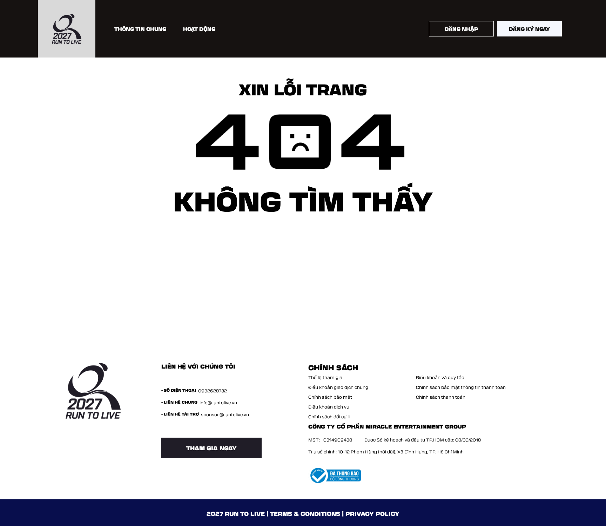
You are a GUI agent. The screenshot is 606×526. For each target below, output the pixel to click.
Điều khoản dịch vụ (328, 407)
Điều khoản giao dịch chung (338, 387)
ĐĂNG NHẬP (461, 28)
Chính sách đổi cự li (329, 416)
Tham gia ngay (211, 448)
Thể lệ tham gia (325, 377)
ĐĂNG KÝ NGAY (529, 28)
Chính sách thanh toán (440, 397)
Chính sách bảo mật (330, 397)
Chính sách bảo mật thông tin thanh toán (461, 387)
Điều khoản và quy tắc (440, 377)
